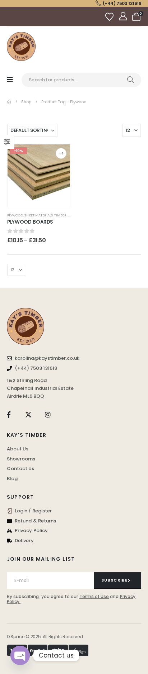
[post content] (39, 175)
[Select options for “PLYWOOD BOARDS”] (61, 153)
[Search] (131, 80)
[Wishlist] (110, 17)
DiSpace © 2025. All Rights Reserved (45, 637)
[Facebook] (8, 414)
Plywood (15, 215)
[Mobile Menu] (10, 79)
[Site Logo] (21, 46)
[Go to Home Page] (9, 101)
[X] (28, 414)
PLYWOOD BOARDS (30, 221)
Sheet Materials (38, 215)
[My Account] (124, 16)
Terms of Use (94, 596)
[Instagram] (48, 414)
